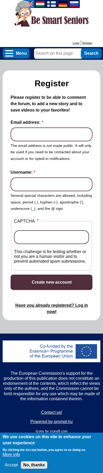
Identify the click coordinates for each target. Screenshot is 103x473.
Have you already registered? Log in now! (51, 308)
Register (87, 42)
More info (11, 454)
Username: (21, 172)
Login (76, 42)
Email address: (25, 122)
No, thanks (34, 465)
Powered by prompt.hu (51, 421)
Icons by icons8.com (52, 431)
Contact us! (51, 412)
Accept (11, 465)
